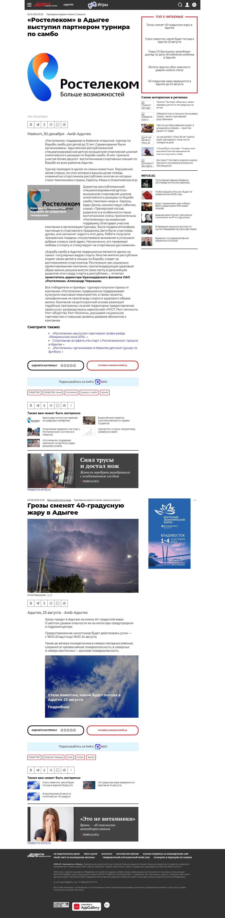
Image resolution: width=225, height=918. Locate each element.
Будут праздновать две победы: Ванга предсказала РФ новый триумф (172, 206)
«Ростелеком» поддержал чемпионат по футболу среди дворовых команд (59, 443)
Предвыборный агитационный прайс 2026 (126, 857)
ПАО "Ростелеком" (37, 116)
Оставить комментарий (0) (112, 365)
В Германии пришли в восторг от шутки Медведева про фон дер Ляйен (176, 227)
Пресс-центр (90, 854)
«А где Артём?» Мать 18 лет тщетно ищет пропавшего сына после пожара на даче (175, 140)
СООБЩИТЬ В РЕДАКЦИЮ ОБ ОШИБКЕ (173, 857)
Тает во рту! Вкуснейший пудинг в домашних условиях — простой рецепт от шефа (175, 128)
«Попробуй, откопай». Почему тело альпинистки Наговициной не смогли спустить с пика (175, 151)
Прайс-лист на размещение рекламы (74, 857)
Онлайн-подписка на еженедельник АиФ (165, 854)
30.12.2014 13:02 (35, 14)
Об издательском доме (67, 854)
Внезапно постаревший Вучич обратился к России (172, 239)
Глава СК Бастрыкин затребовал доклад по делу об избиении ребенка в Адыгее (169, 54)
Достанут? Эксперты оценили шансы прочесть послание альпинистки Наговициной (176, 163)
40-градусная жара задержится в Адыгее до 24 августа (169, 83)
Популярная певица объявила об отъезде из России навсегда (172, 181)
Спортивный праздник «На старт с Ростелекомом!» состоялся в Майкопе (61, 432)
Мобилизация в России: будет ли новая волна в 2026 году (173, 193)
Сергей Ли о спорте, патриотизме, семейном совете (117, 430)
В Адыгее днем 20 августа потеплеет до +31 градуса (57, 795)
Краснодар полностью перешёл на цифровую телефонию (60, 419)
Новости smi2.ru (39, 489)
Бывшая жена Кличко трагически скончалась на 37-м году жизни (173, 216)
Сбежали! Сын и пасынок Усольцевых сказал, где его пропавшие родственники (177, 116)
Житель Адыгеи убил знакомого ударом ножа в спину (169, 69)
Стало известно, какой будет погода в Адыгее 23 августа (169, 40)
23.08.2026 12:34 (35, 500)
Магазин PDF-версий (127, 854)
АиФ (49, 595)
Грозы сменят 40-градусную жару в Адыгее (169, 26)
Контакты (106, 854)
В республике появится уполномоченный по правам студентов (114, 420)
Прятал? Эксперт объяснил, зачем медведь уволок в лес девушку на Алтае (175, 105)
